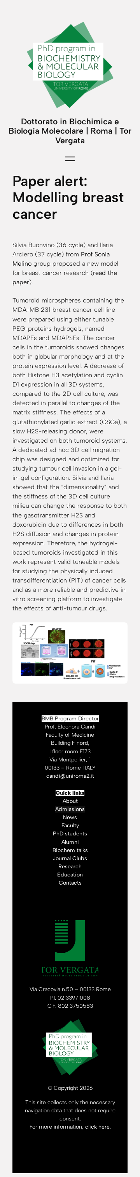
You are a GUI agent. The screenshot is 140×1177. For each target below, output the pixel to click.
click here (97, 1127)
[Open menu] (70, 158)
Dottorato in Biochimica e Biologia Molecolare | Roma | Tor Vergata (70, 131)
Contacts (70, 883)
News (70, 817)
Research (70, 866)
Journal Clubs (70, 858)
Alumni (70, 842)
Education (70, 874)
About (70, 801)
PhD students (70, 833)
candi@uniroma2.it (70, 776)
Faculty (70, 825)
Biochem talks (70, 850)
